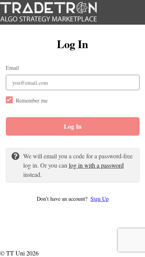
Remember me (32, 100)
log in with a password (96, 165)
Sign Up (99, 198)
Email (12, 67)
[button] (73, 198)
